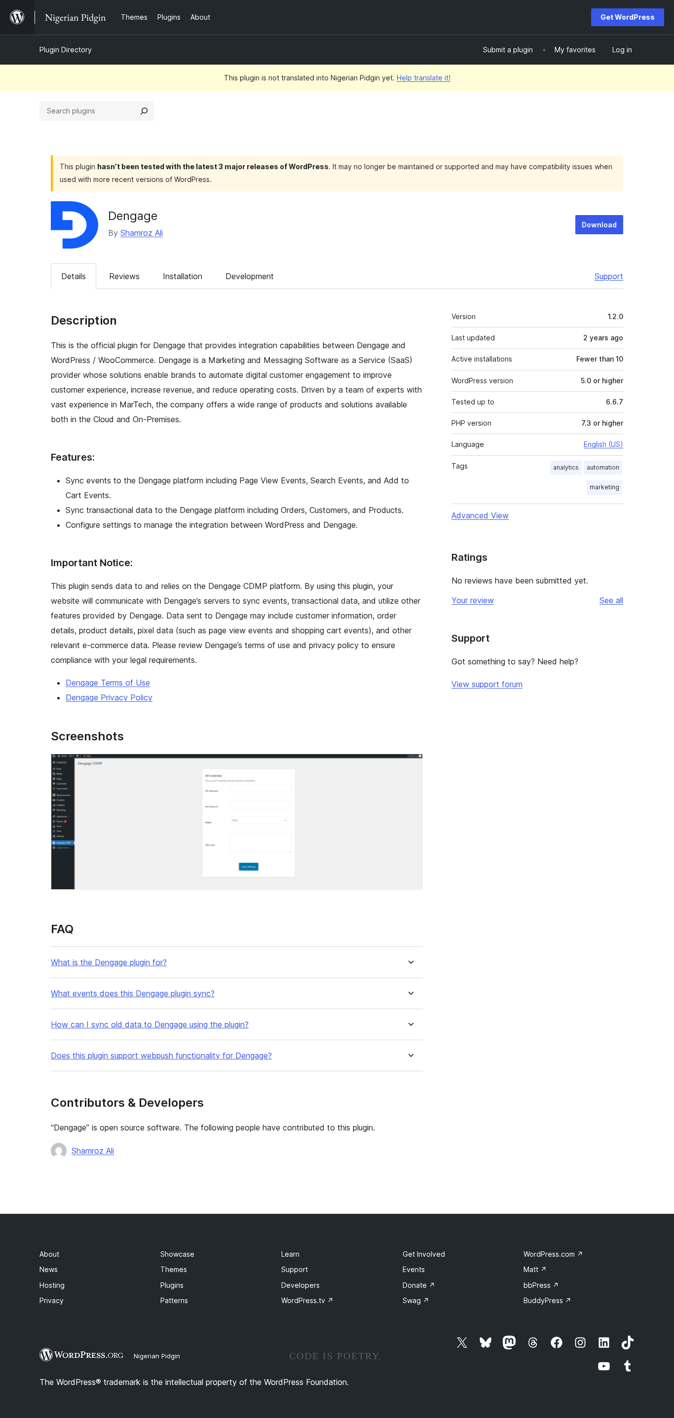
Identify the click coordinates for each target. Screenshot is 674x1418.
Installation (182, 276)
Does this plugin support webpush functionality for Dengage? (161, 1055)
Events (414, 1269)
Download (599, 224)
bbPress (541, 1285)
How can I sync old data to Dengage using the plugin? (150, 1024)
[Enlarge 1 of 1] (409, 767)
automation (603, 467)
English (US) (603, 444)
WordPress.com (553, 1254)
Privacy (51, 1300)
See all (611, 600)
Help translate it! (423, 77)
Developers (300, 1285)
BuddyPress (547, 1300)
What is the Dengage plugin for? (109, 962)
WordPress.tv (307, 1300)
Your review (472, 600)
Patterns (174, 1300)
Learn (290, 1254)
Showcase (177, 1254)
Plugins (172, 1285)
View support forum (487, 684)
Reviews (124, 276)
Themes (173, 1269)
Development (249, 276)
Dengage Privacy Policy (109, 697)
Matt (535, 1269)
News (48, 1269)
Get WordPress (627, 17)
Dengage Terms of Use (108, 683)
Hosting (52, 1285)
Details (73, 276)
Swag (416, 1300)
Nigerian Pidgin (157, 1356)
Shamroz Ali (141, 233)
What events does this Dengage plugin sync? (133, 993)
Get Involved (424, 1254)
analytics (566, 467)
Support (609, 276)
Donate (419, 1285)
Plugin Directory (65, 49)
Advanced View (480, 515)
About (49, 1254)
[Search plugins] (144, 111)
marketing (604, 487)
